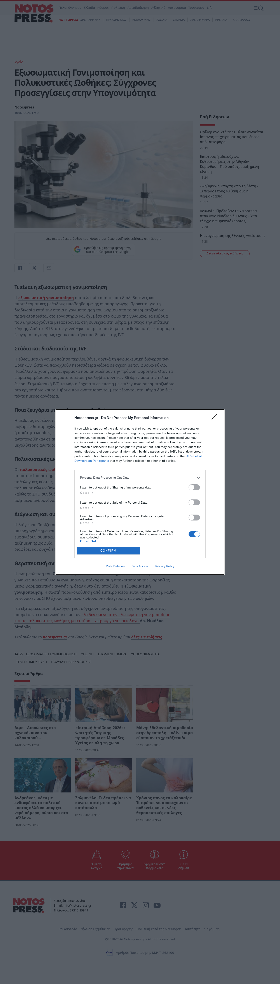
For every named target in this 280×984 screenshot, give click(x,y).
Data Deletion (115, 566)
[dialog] (140, 492)
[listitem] (140, 477)
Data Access (140, 566)
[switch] (194, 487)
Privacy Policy (164, 566)
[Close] (216, 418)
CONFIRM (108, 550)
